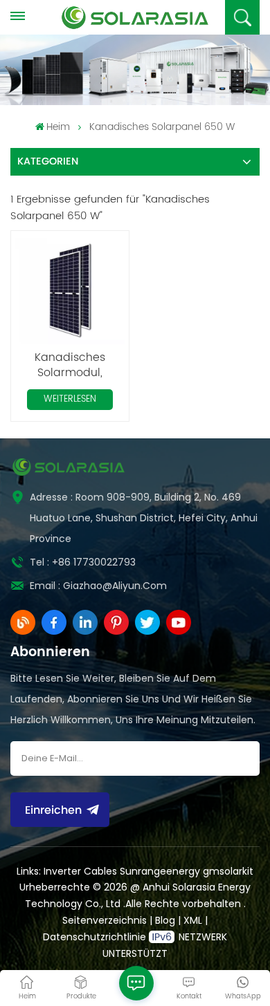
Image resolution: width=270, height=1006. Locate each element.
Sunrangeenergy (160, 871)
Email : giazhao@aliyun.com (98, 586)
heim (58, 127)
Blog (166, 920)
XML (192, 920)
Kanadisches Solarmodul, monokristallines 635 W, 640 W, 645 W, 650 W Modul (70, 365)
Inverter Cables (80, 871)
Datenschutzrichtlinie (94, 937)
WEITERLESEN (70, 399)
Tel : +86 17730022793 (83, 562)
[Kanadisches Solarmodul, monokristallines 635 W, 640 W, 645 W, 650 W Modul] (69, 290)
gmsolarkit (228, 871)
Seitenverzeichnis (106, 920)
